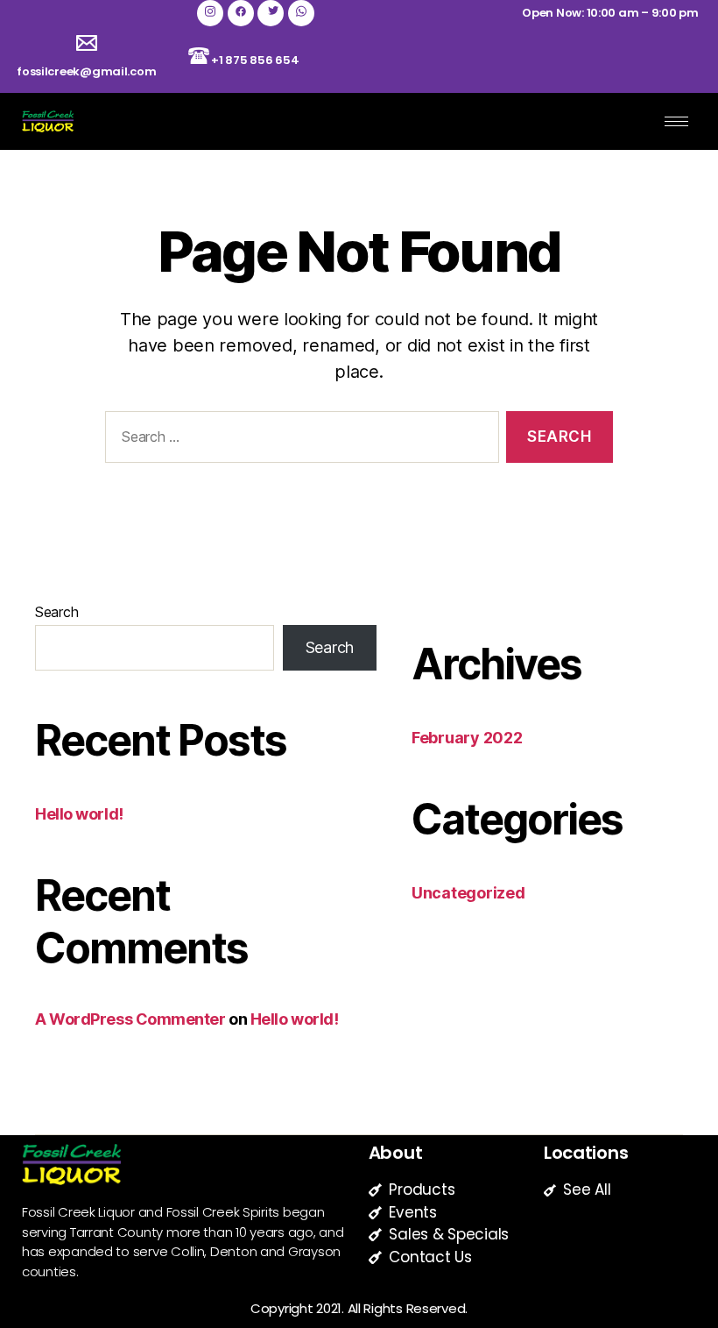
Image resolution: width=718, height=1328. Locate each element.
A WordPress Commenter (130, 1019)
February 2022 (467, 737)
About (396, 1152)
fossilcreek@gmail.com (86, 71)
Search (56, 612)
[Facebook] (241, 13)
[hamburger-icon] (676, 121)
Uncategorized (468, 893)
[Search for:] (298, 440)
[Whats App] (301, 13)
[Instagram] (210, 13)
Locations (586, 1152)
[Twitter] (270, 13)
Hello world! (79, 814)
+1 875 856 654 (255, 60)
